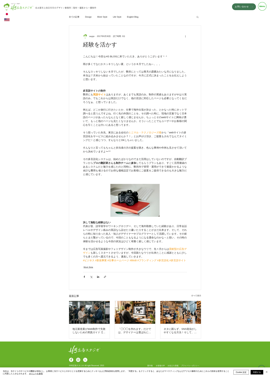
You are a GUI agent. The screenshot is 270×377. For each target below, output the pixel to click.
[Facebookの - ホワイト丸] (71, 360)
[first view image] (180, 312)
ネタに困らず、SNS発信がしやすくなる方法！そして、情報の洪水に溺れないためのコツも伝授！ (180, 331)
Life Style (117, 17)
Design (88, 17)
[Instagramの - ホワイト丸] (78, 360)
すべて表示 (196, 295)
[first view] (89, 312)
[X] (85, 360)
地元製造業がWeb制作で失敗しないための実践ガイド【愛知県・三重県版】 (88, 331)
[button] (262, 6)
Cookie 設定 (241, 372)
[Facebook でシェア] (84, 276)
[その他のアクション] (185, 36)
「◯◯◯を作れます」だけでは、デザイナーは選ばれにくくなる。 (134, 331)
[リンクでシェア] (105, 276)
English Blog (132, 17)
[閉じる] (266, 372)
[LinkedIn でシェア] (98, 276)
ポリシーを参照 (36, 373)
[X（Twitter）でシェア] (91, 276)
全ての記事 (74, 17)
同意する (257, 372)
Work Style (102, 17)
